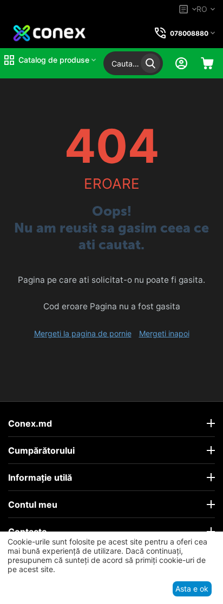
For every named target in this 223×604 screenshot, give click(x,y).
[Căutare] (150, 63)
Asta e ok (191, 588)
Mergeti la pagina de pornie (83, 333)
